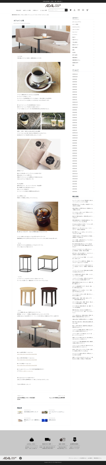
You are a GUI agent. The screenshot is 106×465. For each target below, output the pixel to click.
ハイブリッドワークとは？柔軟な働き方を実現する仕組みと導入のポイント (82, 271)
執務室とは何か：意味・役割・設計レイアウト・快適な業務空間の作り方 (82, 299)
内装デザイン (75, 39)
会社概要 (90, 458)
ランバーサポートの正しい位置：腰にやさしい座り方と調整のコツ (82, 295)
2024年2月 (74, 127)
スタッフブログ (75, 29)
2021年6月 (74, 188)
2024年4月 (74, 122)
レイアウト (74, 34)
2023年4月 (74, 153)
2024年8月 (74, 112)
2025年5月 (74, 89)
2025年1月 (74, 99)
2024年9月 (74, 109)
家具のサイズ (75, 44)
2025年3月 (74, 94)
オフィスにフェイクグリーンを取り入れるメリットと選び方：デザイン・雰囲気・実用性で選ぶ (82, 266)
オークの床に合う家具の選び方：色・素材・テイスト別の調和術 (82, 306)
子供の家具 (74, 42)
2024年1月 (74, 130)
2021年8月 (74, 183)
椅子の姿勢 (74, 55)
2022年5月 (74, 160)
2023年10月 (75, 137)
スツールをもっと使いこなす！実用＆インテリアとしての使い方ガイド (82, 213)
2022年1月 (74, 171)
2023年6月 (74, 148)
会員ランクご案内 (27, 10)
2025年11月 (75, 74)
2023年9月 (74, 140)
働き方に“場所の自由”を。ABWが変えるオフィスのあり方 (82, 217)
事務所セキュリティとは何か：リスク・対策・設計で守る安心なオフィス (82, 291)
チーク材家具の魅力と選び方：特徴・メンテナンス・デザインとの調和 (82, 275)
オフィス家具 (75, 24)
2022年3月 (74, 166)
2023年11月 (75, 135)
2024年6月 (74, 117)
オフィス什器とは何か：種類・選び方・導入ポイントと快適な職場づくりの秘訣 (82, 303)
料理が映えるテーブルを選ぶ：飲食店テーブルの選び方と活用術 (82, 205)
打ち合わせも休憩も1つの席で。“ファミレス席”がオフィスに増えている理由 (82, 225)
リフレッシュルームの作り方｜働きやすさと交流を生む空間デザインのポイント (82, 346)
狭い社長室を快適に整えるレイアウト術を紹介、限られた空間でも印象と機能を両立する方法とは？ (82, 245)
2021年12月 (75, 173)
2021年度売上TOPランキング (31, 411)
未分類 (73, 52)
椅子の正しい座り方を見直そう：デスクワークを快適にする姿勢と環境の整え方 (82, 254)
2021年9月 (74, 181)
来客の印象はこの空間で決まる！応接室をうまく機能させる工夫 (82, 209)
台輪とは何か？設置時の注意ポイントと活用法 (82, 319)
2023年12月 (75, 132)
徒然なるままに (52, 419)
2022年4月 (74, 163)
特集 (73, 65)
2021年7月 (74, 186)
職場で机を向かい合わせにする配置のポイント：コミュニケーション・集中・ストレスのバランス (82, 311)
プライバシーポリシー (73, 458)
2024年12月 (75, 102)
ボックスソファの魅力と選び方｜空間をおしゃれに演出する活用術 (82, 354)
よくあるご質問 (43, 10)
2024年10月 (75, 107)
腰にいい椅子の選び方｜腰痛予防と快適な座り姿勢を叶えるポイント (82, 326)
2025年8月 (74, 81)
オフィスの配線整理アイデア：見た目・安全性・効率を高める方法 (82, 287)
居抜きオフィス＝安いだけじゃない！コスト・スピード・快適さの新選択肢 (82, 229)
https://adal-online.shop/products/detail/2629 (27, 365)
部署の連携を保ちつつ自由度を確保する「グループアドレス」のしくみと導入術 (82, 221)
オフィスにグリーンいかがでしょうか (56, 412)
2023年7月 (74, 145)
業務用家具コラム (76, 60)
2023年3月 (74, 155)
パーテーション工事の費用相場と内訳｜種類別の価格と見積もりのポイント (82, 342)
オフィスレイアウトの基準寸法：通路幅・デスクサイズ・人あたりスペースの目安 (82, 262)
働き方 (73, 37)
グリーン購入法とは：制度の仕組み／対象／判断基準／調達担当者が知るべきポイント (82, 316)
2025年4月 (74, 92)
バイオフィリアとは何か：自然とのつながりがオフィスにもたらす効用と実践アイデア (82, 279)
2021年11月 (75, 176)
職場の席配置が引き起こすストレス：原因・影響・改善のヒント (82, 283)
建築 (73, 49)
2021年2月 (74, 191)
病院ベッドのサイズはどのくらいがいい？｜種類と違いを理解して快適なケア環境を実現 (82, 358)
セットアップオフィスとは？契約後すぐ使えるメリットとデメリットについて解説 (82, 201)
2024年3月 (74, 125)
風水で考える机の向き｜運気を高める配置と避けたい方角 (82, 322)
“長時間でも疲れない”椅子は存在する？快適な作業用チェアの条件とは (82, 236)
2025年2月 (74, 97)
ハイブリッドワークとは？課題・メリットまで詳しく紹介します (82, 258)
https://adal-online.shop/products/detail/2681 (27, 354)
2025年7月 (74, 84)
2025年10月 (75, 76)
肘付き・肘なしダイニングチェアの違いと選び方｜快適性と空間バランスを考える (82, 350)
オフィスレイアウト (76, 21)
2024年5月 (74, 120)
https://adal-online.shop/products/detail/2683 (27, 359)
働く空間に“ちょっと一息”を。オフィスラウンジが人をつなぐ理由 (82, 233)
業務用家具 (74, 57)
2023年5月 (74, 150)
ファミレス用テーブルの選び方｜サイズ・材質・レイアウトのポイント (82, 334)
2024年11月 (75, 104)
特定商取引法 (83, 458)
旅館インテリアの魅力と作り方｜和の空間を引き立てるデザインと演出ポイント (82, 338)
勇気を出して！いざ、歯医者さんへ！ (32, 420)
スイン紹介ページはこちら (27, 371)
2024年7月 (74, 115)
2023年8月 (74, 143)
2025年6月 (74, 86)
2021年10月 (75, 178)
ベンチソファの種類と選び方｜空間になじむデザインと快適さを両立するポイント (82, 330)
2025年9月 (74, 79)
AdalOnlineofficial (26, 23)
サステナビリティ (76, 27)
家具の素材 (74, 47)
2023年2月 (74, 158)
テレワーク (74, 32)
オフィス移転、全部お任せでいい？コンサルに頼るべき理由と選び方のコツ (82, 240)
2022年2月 (74, 168)
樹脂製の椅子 (75, 62)
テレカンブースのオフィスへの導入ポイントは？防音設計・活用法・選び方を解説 (82, 250)
